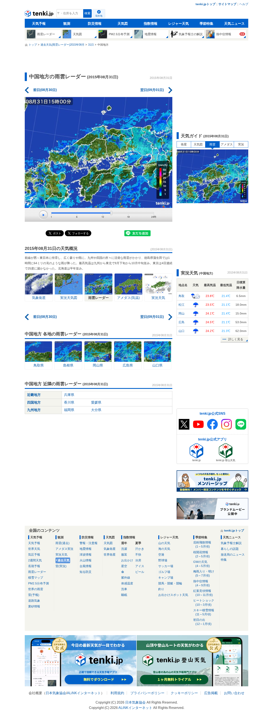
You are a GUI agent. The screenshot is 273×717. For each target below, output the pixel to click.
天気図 (123, 23)
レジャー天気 (178, 23)
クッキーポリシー (184, 693)
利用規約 (117, 693)
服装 (124, 554)
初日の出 (202, 622)
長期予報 (34, 566)
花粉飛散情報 (202, 544)
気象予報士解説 (231, 543)
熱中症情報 (201, 583)
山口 (181, 331)
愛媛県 (96, 402)
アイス (139, 566)
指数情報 (150, 23)
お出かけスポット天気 (173, 595)
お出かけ (127, 560)
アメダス (227, 144)
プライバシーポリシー (147, 693)
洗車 (124, 589)
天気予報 (39, 23)
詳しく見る (235, 339)
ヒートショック (203, 602)
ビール (139, 572)
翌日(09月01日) (152, 90)
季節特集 (206, 23)
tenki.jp (39, 14)
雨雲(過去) (62, 543)
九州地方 (34, 410)
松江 (181, 304)
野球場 (162, 560)
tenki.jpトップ (205, 4)
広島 (181, 322)
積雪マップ (35, 577)
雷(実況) (61, 566)
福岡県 (69, 410)
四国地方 (34, 402)
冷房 (138, 560)
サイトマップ (227, 4)
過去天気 (64, 560)
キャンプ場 (165, 577)
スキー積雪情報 (203, 612)
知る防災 (85, 572)
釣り (161, 589)
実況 (241, 144)
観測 (66, 23)
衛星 (184, 144)
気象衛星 (110, 548)
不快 (138, 554)
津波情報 (85, 554)
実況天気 (61, 554)
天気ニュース (234, 23)
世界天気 (34, 548)
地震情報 (85, 548)
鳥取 (181, 296)
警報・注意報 (88, 543)
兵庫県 (69, 395)
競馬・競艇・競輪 (170, 583)
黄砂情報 (34, 606)
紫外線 (125, 577)
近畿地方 (34, 395)
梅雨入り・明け (203, 573)
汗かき (139, 548)
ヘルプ (243, 4)
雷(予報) (33, 595)
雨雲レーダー (37, 572)
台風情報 (85, 566)
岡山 (181, 313)
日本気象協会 (56, 693)
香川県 (69, 402)
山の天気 (164, 543)
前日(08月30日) (45, 90)
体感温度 (127, 583)
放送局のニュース (233, 554)
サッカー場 (165, 566)
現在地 (98, 15)
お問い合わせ (234, 693)
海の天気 (164, 548)
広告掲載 (211, 693)
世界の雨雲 (35, 589)
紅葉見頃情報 (203, 593)
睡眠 (124, 595)
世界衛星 (110, 554)
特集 (224, 559)
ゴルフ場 (164, 572)
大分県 (96, 410)
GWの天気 (201, 564)
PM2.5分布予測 (38, 583)
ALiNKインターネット (84, 693)
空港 (161, 554)
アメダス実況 (64, 548)
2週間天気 (35, 560)
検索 (87, 13)
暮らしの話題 (230, 548)
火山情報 (85, 560)
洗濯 (124, 548)
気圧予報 (34, 554)
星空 (124, 566)
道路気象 (34, 600)
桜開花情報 (201, 554)
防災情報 (95, 23)
